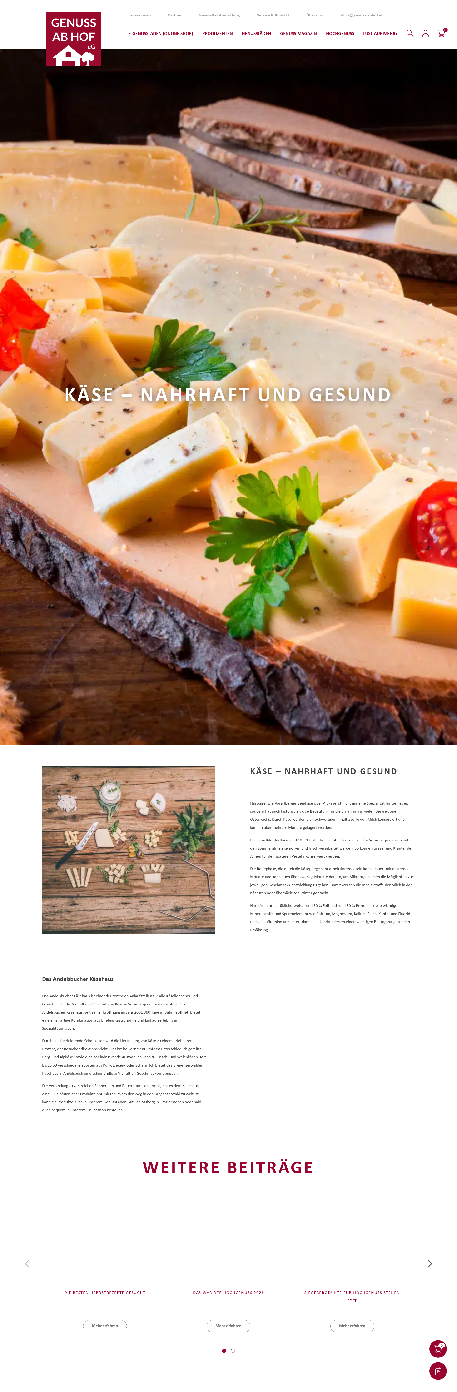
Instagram (411, 15)
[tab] (224, 1351)
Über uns (314, 15)
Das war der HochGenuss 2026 (228, 1292)
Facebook (403, 15)
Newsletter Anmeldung (219, 15)
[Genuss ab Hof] (73, 38)
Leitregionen (140, 15)
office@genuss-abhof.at (361, 15)
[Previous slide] (28, 1264)
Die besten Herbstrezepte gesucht (105, 1292)
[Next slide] (428, 1264)
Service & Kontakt (273, 15)
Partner (174, 15)
